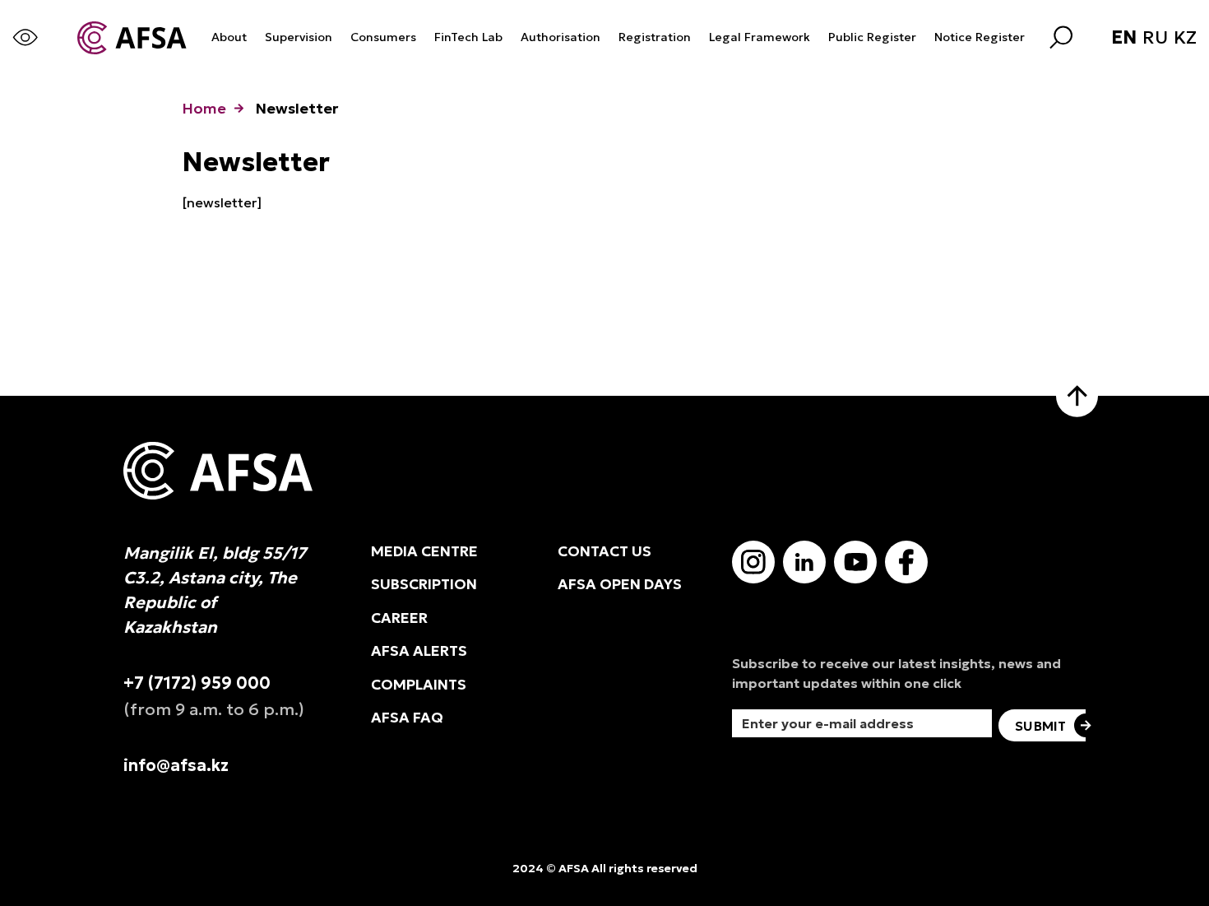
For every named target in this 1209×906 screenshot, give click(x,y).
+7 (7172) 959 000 (197, 683)
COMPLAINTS (418, 685)
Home (204, 108)
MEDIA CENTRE (424, 551)
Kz (1185, 38)
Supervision (298, 37)
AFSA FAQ (407, 718)
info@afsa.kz (176, 765)
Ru (1155, 38)
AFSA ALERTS (419, 651)
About (229, 37)
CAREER (399, 618)
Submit (1040, 726)
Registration (654, 37)
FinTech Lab (468, 37)
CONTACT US (604, 551)
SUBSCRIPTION (424, 584)
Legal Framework (759, 37)
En (1124, 38)
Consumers (383, 37)
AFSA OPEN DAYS (620, 584)
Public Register (872, 37)
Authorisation (560, 37)
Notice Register (979, 37)
